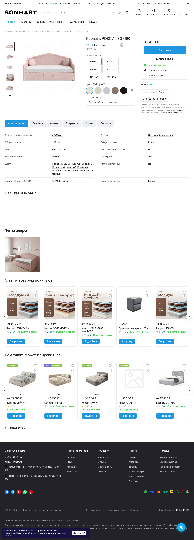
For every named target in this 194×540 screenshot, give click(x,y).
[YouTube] (19, 492)
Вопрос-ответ (167, 471)
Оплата (89, 123)
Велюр (56, 156)
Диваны (133, 466)
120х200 (111, 77)
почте (178, 110)
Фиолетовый (86, 170)
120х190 (94, 77)
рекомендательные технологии (64, 520)
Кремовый (82, 167)
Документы (72, 123)
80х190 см (57, 135)
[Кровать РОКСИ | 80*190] (49, 67)
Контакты (72, 471)
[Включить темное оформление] (188, 3)
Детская (153, 135)
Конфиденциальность (116, 510)
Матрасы (134, 462)
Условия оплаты (168, 457)
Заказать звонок (162, 3)
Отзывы (54, 123)
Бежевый (57, 163)
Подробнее (16, 341)
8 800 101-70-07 (142, 3)
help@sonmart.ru (13, 462)
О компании (104, 457)
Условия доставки (169, 462)
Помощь (164, 450)
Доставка (106, 123)
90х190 (93, 69)
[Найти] (127, 12)
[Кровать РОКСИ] (22, 254)
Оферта (134, 510)
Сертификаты (105, 466)
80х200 (111, 61)
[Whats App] (25, 492)
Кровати (133, 457)
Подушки (134, 481)
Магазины (72, 466)
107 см (151, 180)
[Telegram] (13, 492)
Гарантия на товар (170, 466)
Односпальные (60, 149)
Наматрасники (136, 476)
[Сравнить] (121, 45)
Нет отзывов (100, 45)
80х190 (93, 61)
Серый (66, 170)
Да (149, 149)
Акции (70, 462)
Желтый (76, 163)
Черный (56, 173)
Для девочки (166, 135)
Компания (103, 450)
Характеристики (16, 123)
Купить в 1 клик (164, 58)
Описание (38, 123)
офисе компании (174, 112)
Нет (150, 156)
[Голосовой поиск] (120, 12)
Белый (66, 163)
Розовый (57, 170)
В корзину (165, 50)
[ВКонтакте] (7, 492)
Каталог (71, 457)
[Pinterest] (31, 492)
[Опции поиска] (113, 12)
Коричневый (58, 167)
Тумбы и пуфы (136, 471)
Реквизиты (103, 471)
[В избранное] (127, 45)
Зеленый (86, 163)
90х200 (111, 69)
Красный (71, 167)
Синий (74, 170)
